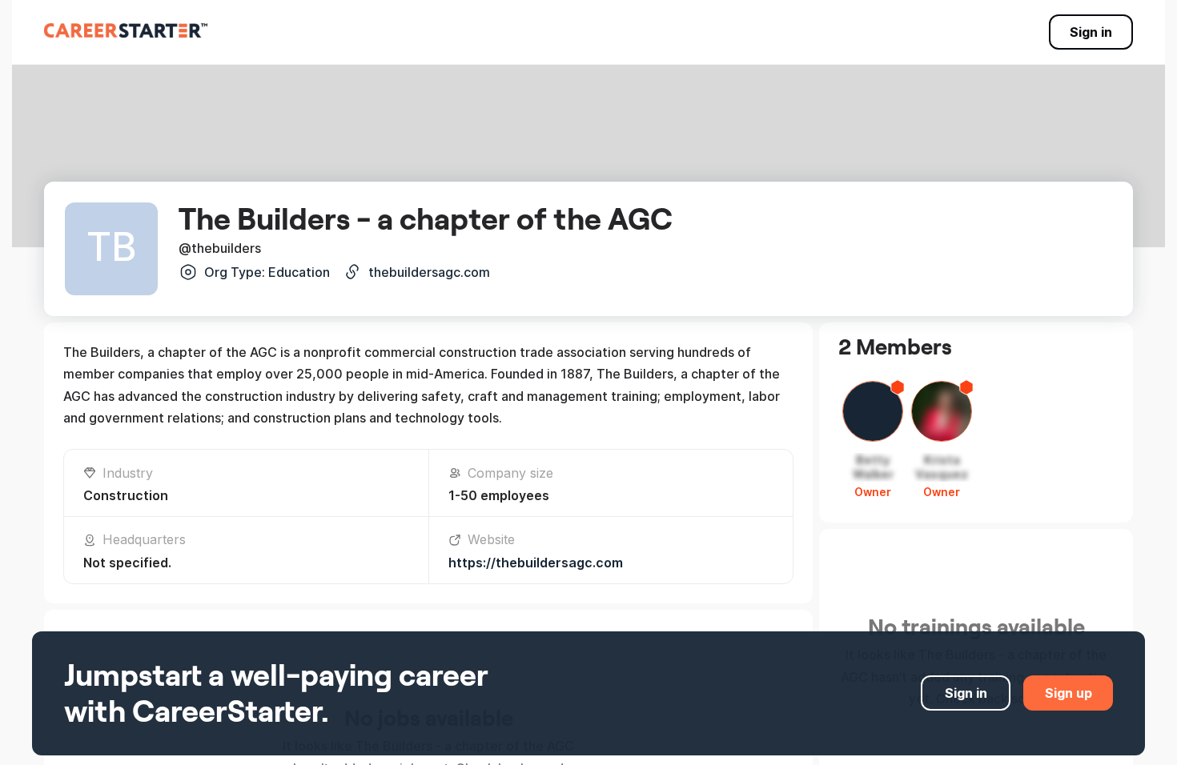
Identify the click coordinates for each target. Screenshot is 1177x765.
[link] (125, 30)
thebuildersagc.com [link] (429, 272)
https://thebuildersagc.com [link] (535, 563)
